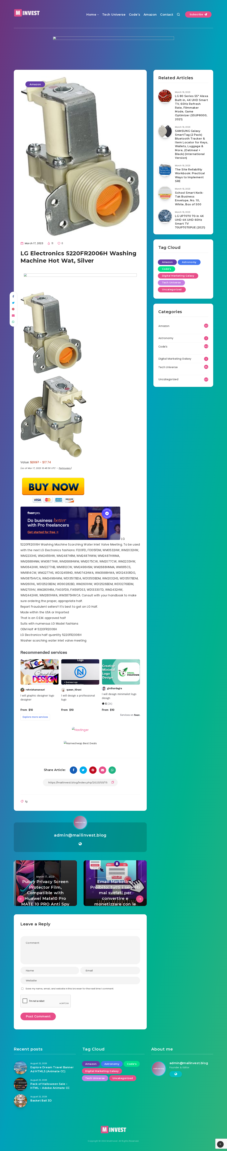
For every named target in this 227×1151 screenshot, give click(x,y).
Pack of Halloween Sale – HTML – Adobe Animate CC (50, 1085)
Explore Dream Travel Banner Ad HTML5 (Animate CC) (52, 1069)
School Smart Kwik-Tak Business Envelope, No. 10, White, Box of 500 (189, 198)
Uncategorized (172, 289)
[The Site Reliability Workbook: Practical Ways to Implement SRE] (165, 169)
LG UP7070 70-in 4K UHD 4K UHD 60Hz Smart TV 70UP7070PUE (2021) (190, 221)
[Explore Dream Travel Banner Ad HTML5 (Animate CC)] (20, 1067)
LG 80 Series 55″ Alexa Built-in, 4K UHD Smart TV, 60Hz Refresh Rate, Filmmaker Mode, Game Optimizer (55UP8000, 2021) (191, 108)
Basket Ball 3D (41, 1100)
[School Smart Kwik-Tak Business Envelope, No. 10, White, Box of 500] (165, 193)
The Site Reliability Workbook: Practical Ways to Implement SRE (190, 175)
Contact (166, 14)
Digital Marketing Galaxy (178, 275)
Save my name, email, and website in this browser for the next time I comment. (70, 988)
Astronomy (189, 262)
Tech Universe (114, 14)
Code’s (134, 14)
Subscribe (197, 14)
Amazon (150, 14)
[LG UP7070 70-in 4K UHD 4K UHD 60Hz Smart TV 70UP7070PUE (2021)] (165, 216)
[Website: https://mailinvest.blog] (80, 844)
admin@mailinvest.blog (80, 835)
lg (26, 801)
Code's (166, 268)
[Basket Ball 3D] (20, 1100)
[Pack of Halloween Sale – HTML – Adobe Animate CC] (20, 1084)
